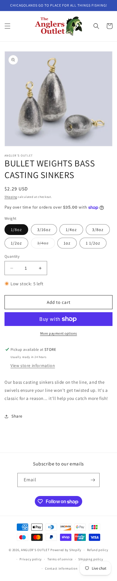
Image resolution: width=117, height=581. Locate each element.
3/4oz (46, 244)
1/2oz (16, 243)
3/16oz (44, 229)
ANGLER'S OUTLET (35, 550)
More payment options (58, 333)
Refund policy (97, 550)
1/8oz (16, 229)
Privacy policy (31, 559)
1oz (67, 243)
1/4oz (71, 229)
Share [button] (16, 416)
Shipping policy (90, 559)
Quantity (12, 256)
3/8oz (98, 229)
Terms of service (60, 559)
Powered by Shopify (65, 550)
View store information (32, 365)
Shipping (10, 197)
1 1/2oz (93, 243)
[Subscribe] (92, 480)
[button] (7, 26)
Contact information (61, 568)
